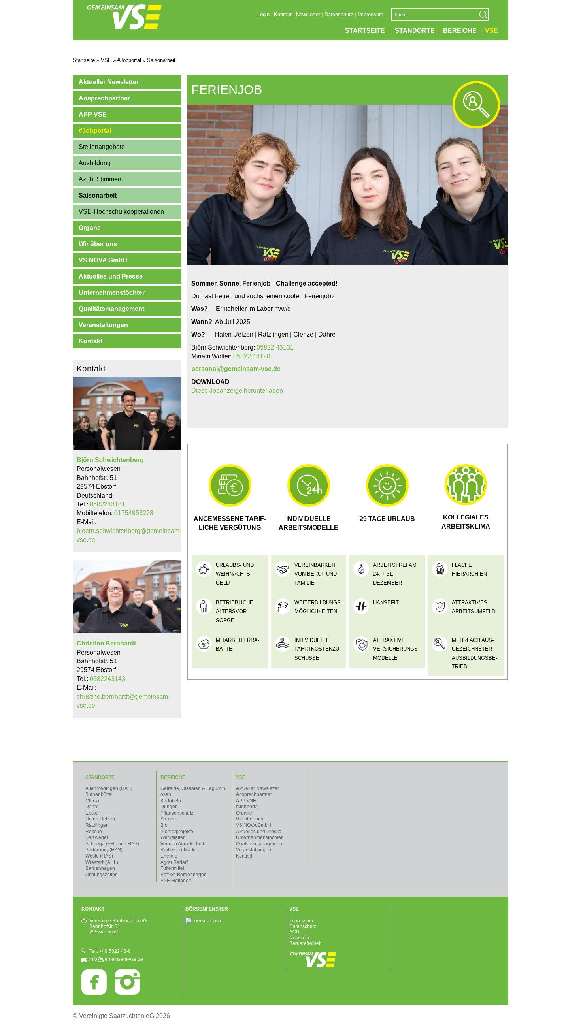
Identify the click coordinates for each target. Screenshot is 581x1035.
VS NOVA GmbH (103, 260)
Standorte (415, 31)
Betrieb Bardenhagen (183, 874)
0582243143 (107, 679)
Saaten (168, 819)
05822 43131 (275, 347)
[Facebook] (94, 993)
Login (263, 14)
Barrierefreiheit (305, 943)
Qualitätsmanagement (111, 308)
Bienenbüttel (99, 794)
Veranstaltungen (103, 325)
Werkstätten (173, 837)
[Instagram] (127, 993)
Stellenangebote (102, 146)
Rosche (93, 831)
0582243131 (107, 504)
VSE (491, 31)
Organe (90, 227)
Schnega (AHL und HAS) (112, 844)
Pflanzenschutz (176, 813)
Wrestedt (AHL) (101, 862)
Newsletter (308, 14)
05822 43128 (251, 356)
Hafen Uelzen (100, 819)
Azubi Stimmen (100, 179)
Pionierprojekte (176, 831)
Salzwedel (96, 837)
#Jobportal (95, 130)
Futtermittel (172, 868)
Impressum (370, 14)
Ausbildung (95, 163)
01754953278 (133, 513)
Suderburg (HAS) (104, 849)
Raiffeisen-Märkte (179, 849)
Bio (164, 825)
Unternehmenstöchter (112, 292)
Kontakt (283, 14)
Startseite (365, 31)
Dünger (168, 806)
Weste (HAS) (99, 856)
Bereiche (460, 31)
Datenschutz (338, 14)
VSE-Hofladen (175, 880)
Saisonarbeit (98, 195)
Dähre (92, 806)
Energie (168, 856)
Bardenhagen (100, 868)
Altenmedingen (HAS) (108, 788)
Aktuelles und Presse (111, 276)
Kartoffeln (170, 801)
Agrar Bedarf (174, 862)
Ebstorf (92, 813)
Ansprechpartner (104, 98)
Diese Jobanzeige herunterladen (237, 390)
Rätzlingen (97, 825)
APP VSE (93, 114)
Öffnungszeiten (101, 874)
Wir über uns (98, 244)
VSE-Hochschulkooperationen (121, 211)
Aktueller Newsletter (109, 82)
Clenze (93, 801)
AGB (294, 932)
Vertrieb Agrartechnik (182, 844)
